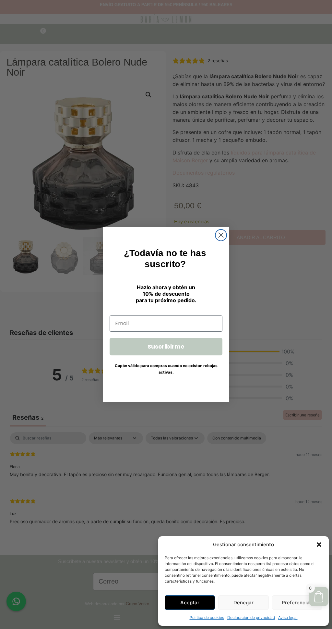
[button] (319, 544)
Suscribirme (166, 346)
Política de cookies (207, 617)
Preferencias (297, 602)
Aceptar (189, 602)
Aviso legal (288, 617)
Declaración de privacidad (251, 617)
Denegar (243, 602)
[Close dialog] (221, 235)
